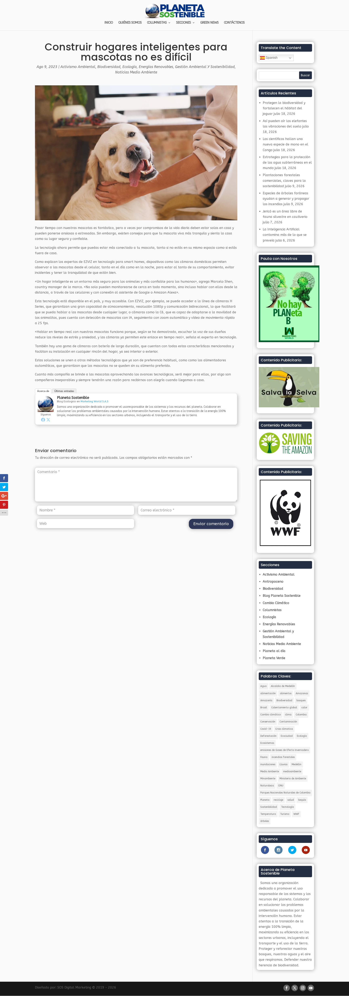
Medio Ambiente (269, 771)
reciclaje (278, 799)
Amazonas (302, 693)
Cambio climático (270, 714)
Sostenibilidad (268, 807)
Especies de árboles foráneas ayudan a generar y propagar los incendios (286, 198)
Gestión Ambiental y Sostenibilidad (205, 67)
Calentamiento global (284, 707)
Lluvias (283, 764)
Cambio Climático (276, 603)
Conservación (267, 721)
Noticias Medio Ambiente (136, 72)
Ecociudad (287, 736)
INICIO (108, 22)
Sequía (302, 799)
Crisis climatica (284, 728)
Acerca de (43, 391)
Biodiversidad (108, 67)
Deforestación (268, 736)
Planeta (264, 799)
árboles (264, 821)
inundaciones (267, 764)
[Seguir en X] (294, 988)
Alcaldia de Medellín (283, 686)
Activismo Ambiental (77, 67)
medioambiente (292, 771)
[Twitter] (48, 419)
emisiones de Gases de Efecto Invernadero (284, 750)
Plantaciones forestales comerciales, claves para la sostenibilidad (284, 180)
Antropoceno (273, 581)
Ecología (129, 67)
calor (304, 707)
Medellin (296, 764)
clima (288, 714)
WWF (296, 814)
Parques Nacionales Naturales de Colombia (285, 792)
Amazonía (266, 700)
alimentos (285, 693)
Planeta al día (274, 651)
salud (290, 799)
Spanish (271, 57)
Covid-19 (265, 728)
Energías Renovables (156, 67)
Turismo (284, 814)
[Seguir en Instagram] (303, 988)
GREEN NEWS (209, 22)
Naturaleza (267, 785)
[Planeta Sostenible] (46, 409)
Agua (263, 686)
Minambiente (267, 778)
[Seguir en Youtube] (311, 988)
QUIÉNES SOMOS (130, 22)
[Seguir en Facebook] (286, 988)
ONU (280, 785)
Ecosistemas (267, 743)
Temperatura (268, 814)
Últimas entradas (64, 391)
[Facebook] (43, 419)
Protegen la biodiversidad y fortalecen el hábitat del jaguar (284, 108)
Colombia (301, 714)
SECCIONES (183, 22)
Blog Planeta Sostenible (282, 596)
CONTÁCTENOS (234, 22)
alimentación (268, 693)
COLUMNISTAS (157, 22)
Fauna (263, 757)
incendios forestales (283, 757)
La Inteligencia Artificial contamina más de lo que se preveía (285, 234)
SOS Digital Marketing (74, 987)
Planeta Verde (274, 658)
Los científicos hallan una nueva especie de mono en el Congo (285, 144)
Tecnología (287, 807)
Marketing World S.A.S (94, 401)
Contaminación (288, 721)
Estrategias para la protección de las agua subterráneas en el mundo (287, 162)
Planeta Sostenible (73, 397)
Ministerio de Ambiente (293, 778)
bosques (301, 700)
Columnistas (272, 610)
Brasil (263, 707)
